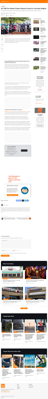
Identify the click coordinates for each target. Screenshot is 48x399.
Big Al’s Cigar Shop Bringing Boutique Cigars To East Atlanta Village (43, 29)
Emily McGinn (42, 25)
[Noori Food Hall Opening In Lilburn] (36, 37)
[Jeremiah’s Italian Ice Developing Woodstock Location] (36, 42)
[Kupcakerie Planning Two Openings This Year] (36, 22)
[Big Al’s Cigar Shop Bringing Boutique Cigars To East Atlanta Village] (36, 29)
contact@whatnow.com (5, 391)
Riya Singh (41, 55)
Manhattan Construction (9, 111)
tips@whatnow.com (39, 103)
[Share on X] (7, 16)
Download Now (40, 125)
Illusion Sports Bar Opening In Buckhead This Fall (18, 335)
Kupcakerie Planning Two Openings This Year (42, 22)
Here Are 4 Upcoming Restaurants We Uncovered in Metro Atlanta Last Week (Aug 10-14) (41, 337)
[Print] (11, 16)
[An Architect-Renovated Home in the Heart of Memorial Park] (36, 67)
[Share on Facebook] (5, 16)
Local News (3, 6)
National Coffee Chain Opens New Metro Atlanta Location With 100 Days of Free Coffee (43, 59)
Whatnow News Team (6, 283)
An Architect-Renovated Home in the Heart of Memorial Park (43, 67)
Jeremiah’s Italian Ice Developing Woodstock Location (43, 42)
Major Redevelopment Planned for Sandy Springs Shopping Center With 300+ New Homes (29, 337)
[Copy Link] (9, 16)
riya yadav (5, 14)
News (3, 367)
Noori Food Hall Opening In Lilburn (43, 36)
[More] (13, 16)
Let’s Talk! (40, 89)
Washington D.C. (39, 367)
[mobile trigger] (47, 1)
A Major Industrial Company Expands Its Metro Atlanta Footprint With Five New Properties (43, 50)
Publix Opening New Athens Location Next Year (6, 335)
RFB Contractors (24, 111)
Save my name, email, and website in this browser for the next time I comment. (14, 253)
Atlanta (4, 332)
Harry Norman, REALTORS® (42, 72)
